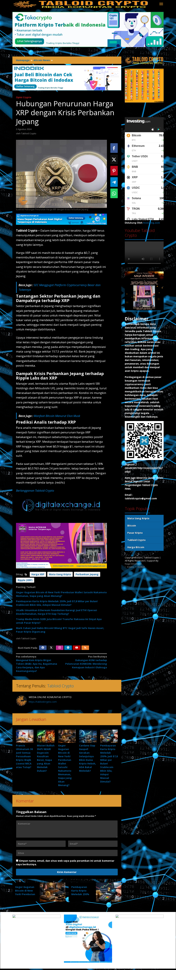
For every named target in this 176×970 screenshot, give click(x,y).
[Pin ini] (114, 170)
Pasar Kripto (135, 532)
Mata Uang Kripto (60, 574)
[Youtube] (77, 647)
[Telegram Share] (114, 182)
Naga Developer (133, 563)
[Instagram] (59, 647)
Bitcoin (131, 525)
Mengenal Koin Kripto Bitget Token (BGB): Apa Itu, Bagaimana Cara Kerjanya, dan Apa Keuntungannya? (36, 664)
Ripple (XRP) (25, 580)
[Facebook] (43, 647)
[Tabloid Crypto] (81, 4)
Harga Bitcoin (135, 547)
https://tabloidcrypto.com (43, 701)
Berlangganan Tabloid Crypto (35, 490)
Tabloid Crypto (60, 686)
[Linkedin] (68, 647)
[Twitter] (51, 647)
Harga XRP (37, 574)
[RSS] (85, 647)
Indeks (130, 566)
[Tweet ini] (114, 159)
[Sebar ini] (114, 148)
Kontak (141, 566)
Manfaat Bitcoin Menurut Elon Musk (57, 416)
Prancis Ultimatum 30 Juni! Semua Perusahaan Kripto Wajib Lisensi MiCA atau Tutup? (24, 756)
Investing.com (151, 222)
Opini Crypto (23, 97)
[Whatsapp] (114, 193)
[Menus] (161, 4)
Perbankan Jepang (87, 574)
